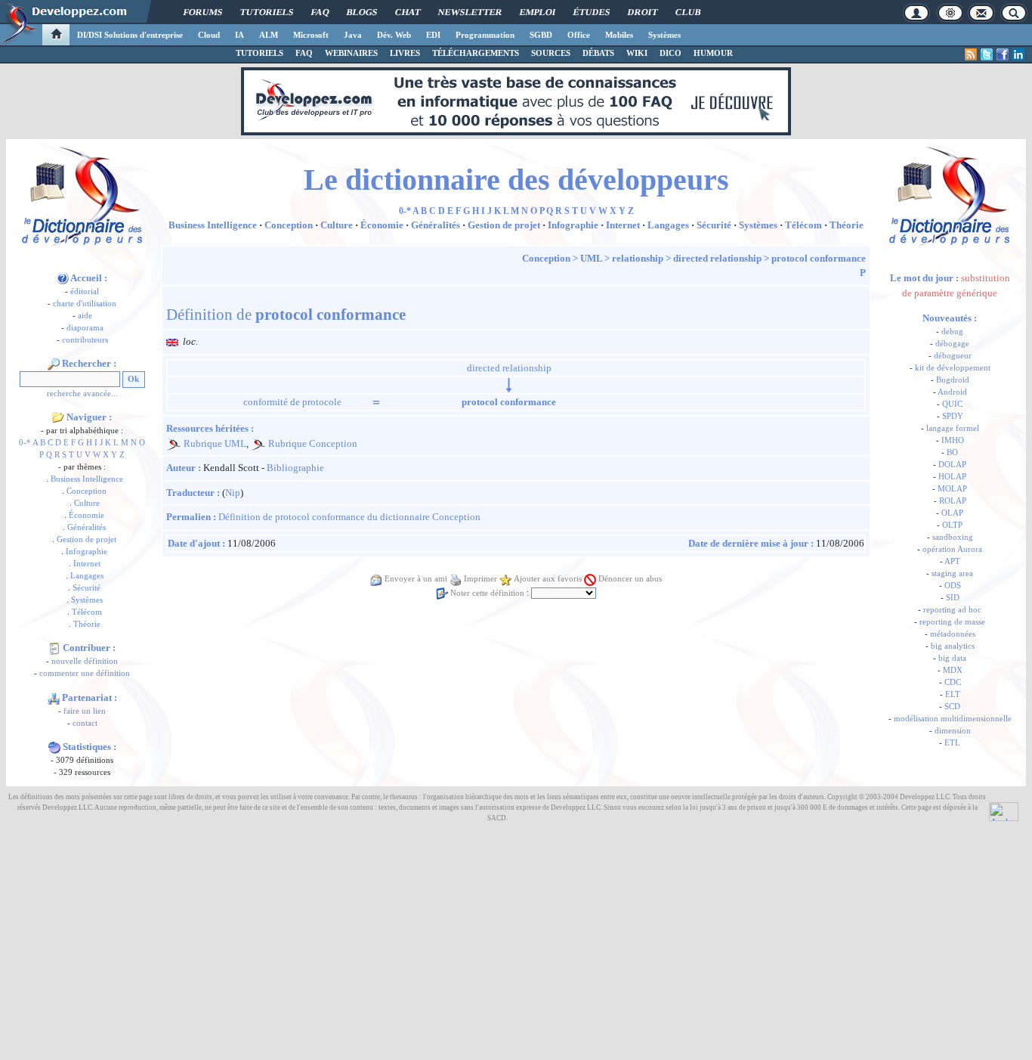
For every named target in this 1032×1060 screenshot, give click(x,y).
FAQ (320, 12)
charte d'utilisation (84, 303)
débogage (952, 343)
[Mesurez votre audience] (1003, 810)
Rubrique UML (215, 443)
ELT (952, 694)
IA (239, 34)
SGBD (541, 34)
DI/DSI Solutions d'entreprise (130, 34)
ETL (952, 743)
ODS (952, 585)
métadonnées (952, 634)
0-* (25, 443)
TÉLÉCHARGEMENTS (475, 52)
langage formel (952, 428)
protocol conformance (818, 258)
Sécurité (86, 588)
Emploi (537, 12)
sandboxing (952, 537)
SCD (952, 706)
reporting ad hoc (952, 610)
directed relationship (717, 258)
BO (952, 452)
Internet (86, 563)
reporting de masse (952, 622)
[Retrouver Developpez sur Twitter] (987, 54)
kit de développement (952, 368)
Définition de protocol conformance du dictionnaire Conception (349, 516)
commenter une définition (84, 673)
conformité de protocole (292, 402)
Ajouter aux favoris (548, 579)
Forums (203, 12)
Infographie (86, 551)
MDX (952, 670)
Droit (642, 12)
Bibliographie (295, 467)
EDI (433, 34)
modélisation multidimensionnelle (953, 718)
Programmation (485, 34)
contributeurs (85, 340)
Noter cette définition (487, 593)
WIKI (636, 52)
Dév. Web (394, 34)
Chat (408, 12)
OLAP (952, 513)
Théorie (86, 624)
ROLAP (952, 501)
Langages (87, 576)
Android (952, 392)
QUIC (952, 404)
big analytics (953, 646)
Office (578, 34)
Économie (86, 515)
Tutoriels (267, 12)
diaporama (85, 328)
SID (952, 598)
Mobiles (619, 34)
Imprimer (480, 579)
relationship (637, 258)
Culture (87, 503)
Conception (86, 491)
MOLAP (952, 489)
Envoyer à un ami (416, 579)
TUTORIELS (259, 52)
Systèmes (664, 34)
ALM (268, 34)
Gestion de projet (86, 539)
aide (85, 315)
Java (353, 34)
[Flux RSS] (971, 54)
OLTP (952, 525)
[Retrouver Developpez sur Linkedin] (1018, 54)
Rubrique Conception (312, 443)
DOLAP (952, 464)
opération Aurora (952, 549)
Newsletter (470, 12)
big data (952, 658)
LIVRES (405, 52)
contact (85, 723)
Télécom (87, 612)
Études (591, 12)
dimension (953, 731)
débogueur (953, 356)
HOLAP (952, 477)
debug (952, 331)
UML (591, 258)
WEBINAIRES (351, 52)
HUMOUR (713, 52)
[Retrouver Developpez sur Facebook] (1002, 54)
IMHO (952, 440)
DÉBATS (598, 52)
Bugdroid (952, 380)
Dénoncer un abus (630, 579)
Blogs (362, 12)
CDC (952, 682)
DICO (670, 52)
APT (952, 561)
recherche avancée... (82, 393)
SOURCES (550, 52)
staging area (952, 573)
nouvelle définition (84, 661)
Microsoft (311, 34)
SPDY (952, 416)
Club (688, 12)
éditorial (84, 291)
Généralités (86, 527)
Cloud (209, 34)
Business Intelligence (87, 479)
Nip (232, 492)
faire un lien (84, 711)
